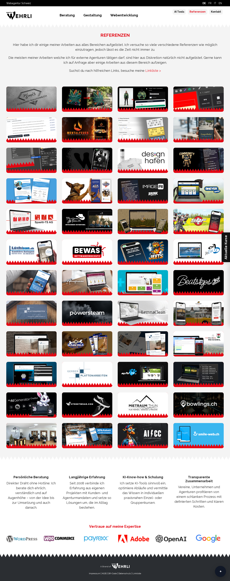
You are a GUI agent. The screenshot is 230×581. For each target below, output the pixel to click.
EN (220, 3)
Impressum (94, 573)
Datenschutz (124, 573)
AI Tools (179, 11)
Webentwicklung (124, 15)
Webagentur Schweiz (18, 3)
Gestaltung (92, 15)
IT (215, 3)
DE (204, 3)
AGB (104, 573)
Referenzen (198, 11)
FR (209, 3)
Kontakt (216, 11)
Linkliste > (153, 71)
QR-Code (112, 573)
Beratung (67, 15)
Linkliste (137, 573)
